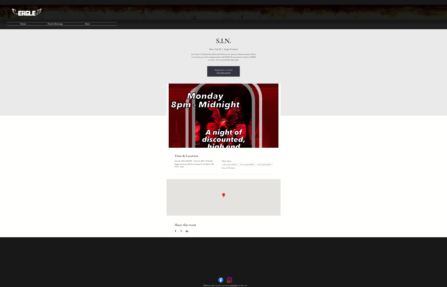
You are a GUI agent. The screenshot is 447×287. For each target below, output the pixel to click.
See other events (223, 73)
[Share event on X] (181, 231)
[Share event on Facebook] (175, 231)
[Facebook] (220, 279)
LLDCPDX (233, 285)
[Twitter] (229, 279)
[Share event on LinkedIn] (187, 231)
